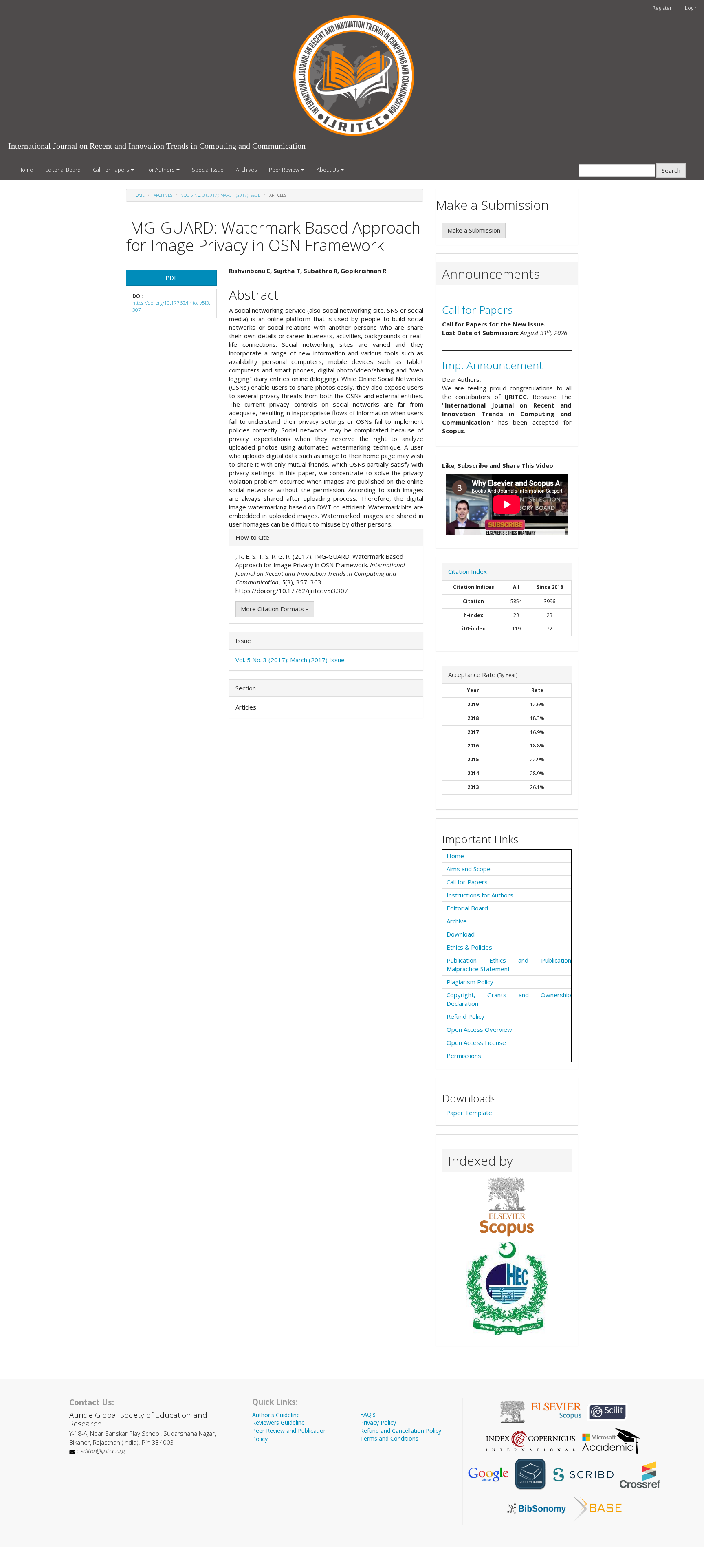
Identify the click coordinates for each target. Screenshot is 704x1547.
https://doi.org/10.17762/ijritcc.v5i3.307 (171, 306)
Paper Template (469, 1112)
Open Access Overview (479, 1029)
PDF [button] (171, 277)
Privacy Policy (378, 1422)
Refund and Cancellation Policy (400, 1431)
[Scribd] (582, 1474)
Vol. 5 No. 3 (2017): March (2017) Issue (220, 195)
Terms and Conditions (389, 1438)
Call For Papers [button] (111, 169)
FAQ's (368, 1414)
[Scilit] (607, 1411)
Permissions (464, 1055)
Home (25, 169)
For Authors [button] (161, 169)
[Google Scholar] (488, 1474)
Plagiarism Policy (470, 982)
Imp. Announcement (492, 365)
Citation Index (467, 571)
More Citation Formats (273, 609)
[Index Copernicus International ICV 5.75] (530, 1440)
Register (662, 7)
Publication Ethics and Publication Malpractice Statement (509, 964)
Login (691, 7)
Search (671, 170)
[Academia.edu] (530, 1474)
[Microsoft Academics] (611, 1440)
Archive (457, 921)
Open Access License (476, 1042)
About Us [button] (328, 169)
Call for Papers (477, 309)
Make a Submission (473, 230)
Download (461, 934)
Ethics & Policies (469, 947)
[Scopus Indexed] (507, 1206)
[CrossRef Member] (640, 1474)
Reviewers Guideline (278, 1422)
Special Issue (208, 169)
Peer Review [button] (284, 169)
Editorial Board (63, 169)
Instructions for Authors (480, 895)
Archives (246, 169)
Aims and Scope (469, 869)
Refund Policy (465, 1016)
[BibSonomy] (536, 1508)
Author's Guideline (276, 1415)
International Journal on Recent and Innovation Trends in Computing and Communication (157, 145)
